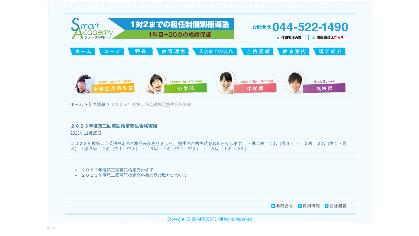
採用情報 (308, 205)
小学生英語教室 (104, 81)
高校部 (315, 81)
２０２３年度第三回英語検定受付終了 (117, 169)
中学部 (247, 81)
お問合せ (281, 205)
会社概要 (335, 205)
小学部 (175, 81)
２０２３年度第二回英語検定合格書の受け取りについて (134, 175)
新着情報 (96, 104)
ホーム (77, 104)
